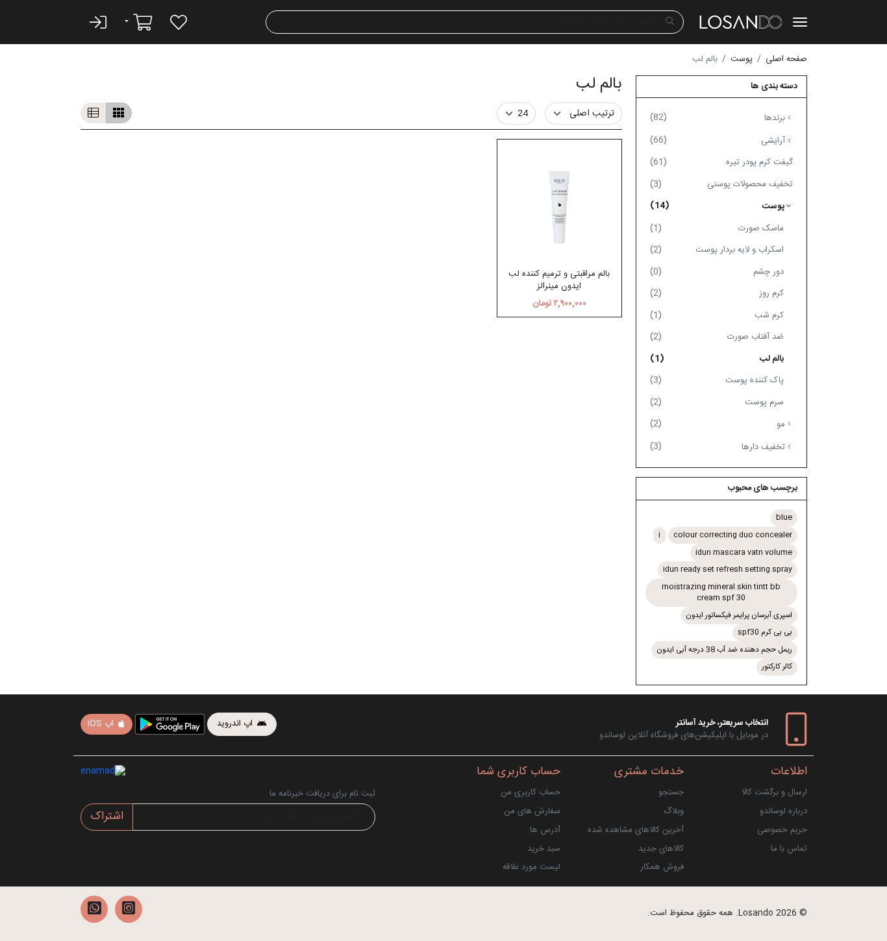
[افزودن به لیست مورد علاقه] (519, 133)
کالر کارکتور (777, 667)
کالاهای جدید (661, 849)
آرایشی (719, 140)
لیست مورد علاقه (531, 867)
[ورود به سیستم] (98, 22)
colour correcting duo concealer (732, 535)
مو (719, 424)
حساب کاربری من (530, 792)
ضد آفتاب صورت (717, 337)
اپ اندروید (236, 723)
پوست (742, 59)
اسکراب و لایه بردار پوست (717, 250)
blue (784, 517)
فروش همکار (662, 867)
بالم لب (717, 359)
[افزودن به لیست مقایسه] (598, 133)
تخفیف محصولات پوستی (721, 184)
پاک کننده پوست (717, 380)
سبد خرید (543, 849)
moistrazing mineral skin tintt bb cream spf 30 (721, 593)
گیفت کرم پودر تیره (721, 162)
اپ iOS (102, 723)
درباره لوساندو (783, 811)
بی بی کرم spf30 (765, 632)
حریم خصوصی (782, 830)
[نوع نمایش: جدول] (119, 113)
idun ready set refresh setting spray (727, 569)
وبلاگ (674, 811)
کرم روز (717, 293)
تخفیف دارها (719, 446)
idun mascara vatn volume (743, 552)
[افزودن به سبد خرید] (559, 133)
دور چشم (717, 272)
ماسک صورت (717, 228)
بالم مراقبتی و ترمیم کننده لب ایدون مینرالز (559, 280)
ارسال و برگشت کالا (774, 792)
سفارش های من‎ (532, 811)
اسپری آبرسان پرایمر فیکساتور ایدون (739, 615)
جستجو (671, 792)
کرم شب (717, 315)
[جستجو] (670, 22)
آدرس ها (545, 830)
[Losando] (740, 22)
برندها (719, 117)
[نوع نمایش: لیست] (93, 113)
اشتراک (106, 816)
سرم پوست (717, 402)
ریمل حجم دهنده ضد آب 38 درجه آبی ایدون (724, 650)
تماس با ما (789, 849)
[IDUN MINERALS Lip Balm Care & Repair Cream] (559, 202)
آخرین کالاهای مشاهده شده (636, 830)
